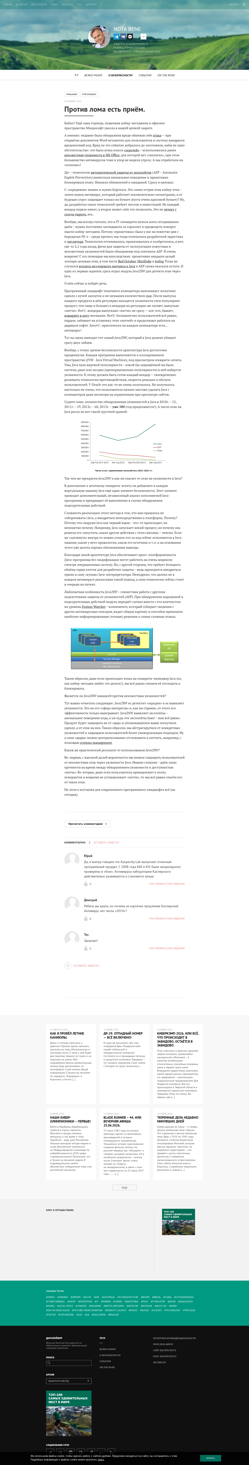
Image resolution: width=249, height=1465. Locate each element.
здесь (101, 1459)
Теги (79, 4)
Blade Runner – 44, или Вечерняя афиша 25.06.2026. (122, 1121)
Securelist (159, 1362)
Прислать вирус (163, 1344)
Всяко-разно (93, 75)
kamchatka (186, 1301)
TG (116, 36)
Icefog (159, 261)
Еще (124, 1187)
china (168, 1297)
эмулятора (75, 241)
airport (76, 1297)
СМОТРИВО (67, 4)
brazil (157, 1297)
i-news (118, 1301)
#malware (71, 94)
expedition (86, 1301)
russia (145, 1310)
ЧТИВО (54, 4)
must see (161, 1305)
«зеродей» (131, 150)
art (97, 1297)
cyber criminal (56, 1301)
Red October (127, 261)
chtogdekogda (185, 1297)
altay (88, 1297)
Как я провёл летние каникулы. (67, 1035)
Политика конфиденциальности (174, 1338)
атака (157, 135)
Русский (234, 4)
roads (133, 1310)
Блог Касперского (164, 1356)
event (72, 1301)
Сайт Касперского (164, 1350)
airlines (63, 1297)
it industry (158, 1301)
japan (172, 1301)
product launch (116, 1310)
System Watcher (94, 606)
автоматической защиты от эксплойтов (121, 172)
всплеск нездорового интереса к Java (107, 266)
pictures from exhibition (87, 1310)
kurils (51, 1305)
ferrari (106, 1301)
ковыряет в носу (76, 315)
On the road (166, 75)
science (157, 1310)
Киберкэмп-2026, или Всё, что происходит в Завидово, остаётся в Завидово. (178, 1039)
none (174, 1305)
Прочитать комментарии (87, 824)
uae (80, 1314)
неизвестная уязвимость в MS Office (92, 155)
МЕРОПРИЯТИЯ (39, 4)
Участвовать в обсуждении (167, 883)
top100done (67, 1314)
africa (51, 1297)
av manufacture (128, 1297)
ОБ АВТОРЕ (21, 4)
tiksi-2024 (189, 1310)
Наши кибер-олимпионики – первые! (70, 1119)
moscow (133, 1305)
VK (123, 36)
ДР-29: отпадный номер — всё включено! (123, 1035)
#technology (89, 94)
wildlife (114, 1314)
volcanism (99, 1314)
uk (87, 1314)
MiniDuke (144, 261)
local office (66, 1305)
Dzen (130, 36)
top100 (52, 1314)
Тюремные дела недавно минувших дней (177, 1119)
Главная (7, 4)
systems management (96, 742)
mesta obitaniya (114, 1305)
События (145, 75)
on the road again (58, 1310)
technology (173, 1310)
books (146, 1297)
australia (109, 1297)
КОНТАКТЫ (91, 4)
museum (147, 1305)
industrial (132, 1301)
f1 (97, 1301)
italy (145, 1301)
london (81, 1305)
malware (95, 1305)
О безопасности (120, 75)
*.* (76, 75)
